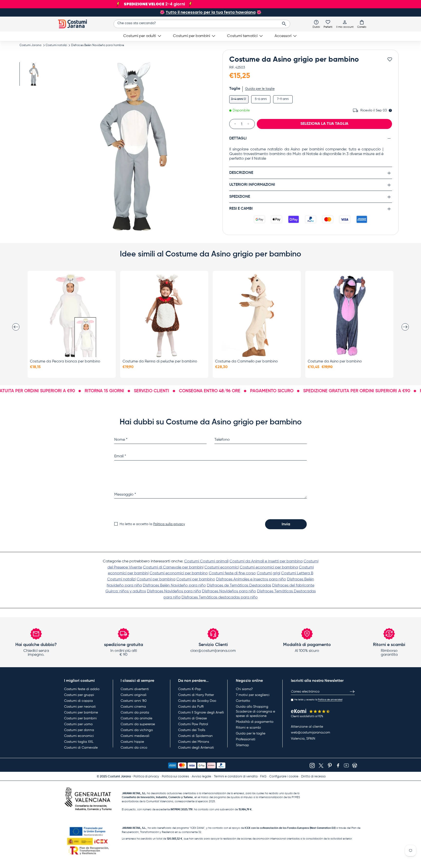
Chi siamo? (244, 689)
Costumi (192, 561)
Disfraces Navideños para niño (229, 591)
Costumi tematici (242, 36)
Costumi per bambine (81, 712)
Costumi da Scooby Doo (197, 701)
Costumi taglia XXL (79, 742)
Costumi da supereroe (138, 724)
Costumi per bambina (156, 579)
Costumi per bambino (195, 579)
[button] (361, 24)
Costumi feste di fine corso (232, 573)
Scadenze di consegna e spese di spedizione (255, 714)
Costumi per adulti (139, 36)
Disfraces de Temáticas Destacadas (239, 585)
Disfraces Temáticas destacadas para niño (220, 597)
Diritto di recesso (313, 776)
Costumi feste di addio (81, 689)
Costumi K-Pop (189, 689)
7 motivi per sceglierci (252, 695)
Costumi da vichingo (137, 730)
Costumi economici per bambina (269, 567)
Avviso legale (201, 776)
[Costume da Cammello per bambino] (256, 315)
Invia (286, 524)
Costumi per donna (79, 730)
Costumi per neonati (80, 706)
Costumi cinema (133, 706)
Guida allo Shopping (252, 706)
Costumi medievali (135, 736)
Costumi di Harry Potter (196, 695)
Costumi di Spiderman (195, 736)
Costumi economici (221, 567)
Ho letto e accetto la (152, 524)
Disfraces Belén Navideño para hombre (97, 45)
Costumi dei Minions (193, 742)
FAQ (263, 776)
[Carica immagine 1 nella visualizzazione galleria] (33, 74)
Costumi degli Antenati (196, 747)
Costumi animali (214, 561)
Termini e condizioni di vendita (236, 776)
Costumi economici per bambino (179, 573)
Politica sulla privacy (169, 524)
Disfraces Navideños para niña (174, 591)
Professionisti (245, 739)
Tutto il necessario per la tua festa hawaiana (211, 12)
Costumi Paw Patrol (193, 724)
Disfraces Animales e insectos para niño (251, 579)
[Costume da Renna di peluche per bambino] (164, 315)
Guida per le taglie (260, 88)
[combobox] (202, 24)
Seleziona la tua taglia (324, 124)
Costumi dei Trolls (191, 730)
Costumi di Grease (192, 718)
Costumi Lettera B (297, 573)
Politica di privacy (146, 776)
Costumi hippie (132, 742)
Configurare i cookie (283, 776)
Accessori (283, 36)
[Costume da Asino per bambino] (349, 315)
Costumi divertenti (135, 689)
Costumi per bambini (191, 36)
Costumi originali (133, 695)
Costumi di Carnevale (81, 747)
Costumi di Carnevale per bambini (173, 567)
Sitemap (242, 745)
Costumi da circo (134, 747)
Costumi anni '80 (134, 701)
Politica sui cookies (175, 776)
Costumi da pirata (135, 712)
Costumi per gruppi (79, 695)
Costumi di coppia (78, 701)
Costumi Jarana (30, 45)
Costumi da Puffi (191, 706)
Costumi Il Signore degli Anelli (201, 712)
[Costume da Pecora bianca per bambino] (71, 315)
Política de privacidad (330, 699)
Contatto (243, 701)
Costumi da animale (136, 718)
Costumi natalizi (56, 45)
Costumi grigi (268, 573)
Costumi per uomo (78, 724)
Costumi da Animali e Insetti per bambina (266, 561)
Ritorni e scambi (248, 727)
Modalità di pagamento (254, 722)
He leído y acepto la (318, 699)
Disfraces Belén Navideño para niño (174, 585)
